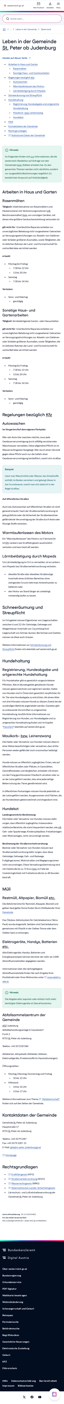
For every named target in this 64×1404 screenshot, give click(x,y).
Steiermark (46, 29)
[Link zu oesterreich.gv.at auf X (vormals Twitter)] (24, 1397)
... (10, 29)
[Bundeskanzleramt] (32, 1250)
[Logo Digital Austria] (32, 1258)
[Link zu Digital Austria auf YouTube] (40, 1397)
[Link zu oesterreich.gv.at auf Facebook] (32, 1397)
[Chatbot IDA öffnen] (54, 1394)
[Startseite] (4, 29)
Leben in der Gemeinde (26, 29)
